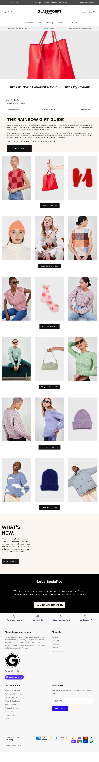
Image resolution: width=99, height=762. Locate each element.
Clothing (49, 23)
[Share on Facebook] (15, 100)
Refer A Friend (57, 651)
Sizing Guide (9, 712)
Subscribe (60, 708)
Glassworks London (15, 745)
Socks (74, 23)
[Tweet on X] (12, 100)
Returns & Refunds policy (14, 694)
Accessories (62, 23)
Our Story (55, 637)
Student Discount (11, 708)
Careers (55, 648)
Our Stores (56, 644)
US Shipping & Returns (13, 697)
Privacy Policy (10, 715)
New (39, 23)
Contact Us (56, 641)
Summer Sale (27, 23)
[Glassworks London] (49, 12)
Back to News (49, 110)
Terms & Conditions (12, 701)
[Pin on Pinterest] (18, 100)
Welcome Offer (10, 704)
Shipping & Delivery (12, 690)
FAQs (7, 719)
